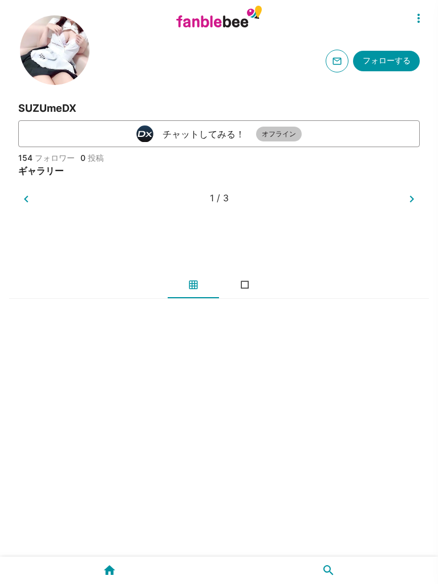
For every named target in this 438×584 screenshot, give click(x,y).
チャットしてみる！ (229, 134)
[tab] (193, 284)
